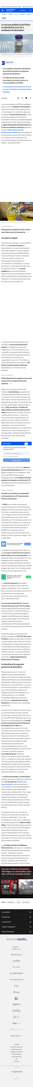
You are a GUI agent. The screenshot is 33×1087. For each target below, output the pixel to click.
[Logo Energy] (16, 992)
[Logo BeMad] (16, 998)
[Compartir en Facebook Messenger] (26, 98)
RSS (16, 1059)
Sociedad (22, 14)
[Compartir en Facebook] (30, 98)
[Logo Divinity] (16, 967)
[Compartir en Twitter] (22, 98)
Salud (4, 18)
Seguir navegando (8, 927)
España (11, 14)
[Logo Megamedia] (17, 1072)
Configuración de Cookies (16, 1051)
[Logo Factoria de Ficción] (16, 979)
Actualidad (6, 912)
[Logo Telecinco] (16, 954)
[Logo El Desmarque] (16, 973)
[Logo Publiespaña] (16, 1029)
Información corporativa (16, 1047)
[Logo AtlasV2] (16, 1023)
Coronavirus (26, 902)
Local (16, 14)
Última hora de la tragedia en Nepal (12, 6)
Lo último (4, 14)
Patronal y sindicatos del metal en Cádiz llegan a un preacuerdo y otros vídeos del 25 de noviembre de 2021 (16, 871)
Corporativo (6, 922)
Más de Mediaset (8, 932)
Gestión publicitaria (16, 1056)
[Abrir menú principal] (30, 10)
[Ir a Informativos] (10, 10)
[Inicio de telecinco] (2, 10)
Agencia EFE (9, 62)
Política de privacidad (16, 1049)
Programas (6, 917)
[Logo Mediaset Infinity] (16, 948)
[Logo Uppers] (16, 1004)
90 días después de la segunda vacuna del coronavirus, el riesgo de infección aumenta (16, 381)
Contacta (16, 1061)
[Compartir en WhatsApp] (18, 98)
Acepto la (11, 456)
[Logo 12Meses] (16, 1017)
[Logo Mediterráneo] (16, 1035)
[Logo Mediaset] (16, 940)
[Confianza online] (16, 1080)
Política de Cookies (16, 1054)
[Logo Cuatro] (16, 961)
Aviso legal (16, 1044)
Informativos (10, 902)
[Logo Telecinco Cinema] (16, 1010)
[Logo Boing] (16, 986)
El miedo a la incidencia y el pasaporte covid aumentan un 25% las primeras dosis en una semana (15, 496)
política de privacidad (13, 456)
